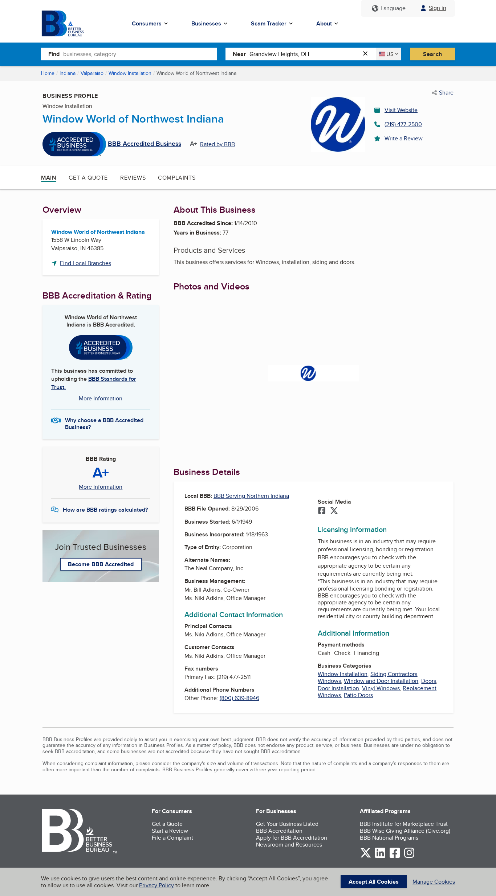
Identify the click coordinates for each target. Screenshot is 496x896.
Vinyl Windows (381, 688)
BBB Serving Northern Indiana (251, 496)
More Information (100, 398)
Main (48, 177)
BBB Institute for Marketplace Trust (404, 824)
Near (239, 54)
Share (446, 93)
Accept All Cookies (374, 881)
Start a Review (170, 831)
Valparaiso (92, 73)
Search (432, 54)
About (324, 23)
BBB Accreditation (279, 831)
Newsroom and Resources (289, 844)
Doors (428, 681)
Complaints (176, 177)
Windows (329, 681)
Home (47, 73)
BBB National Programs (389, 837)
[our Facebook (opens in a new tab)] (395, 856)
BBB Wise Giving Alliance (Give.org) (405, 831)
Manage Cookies (433, 881)
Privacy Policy (156, 885)
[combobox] (140, 53)
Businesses (206, 23)
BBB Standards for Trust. (93, 383)
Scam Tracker (268, 23)
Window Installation (130, 73)
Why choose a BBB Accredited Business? (104, 423)
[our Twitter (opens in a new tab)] (365, 856)
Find (54, 54)
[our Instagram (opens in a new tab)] (409, 856)
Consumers (147, 23)
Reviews (133, 177)
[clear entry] (367, 54)
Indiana (68, 73)
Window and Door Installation (381, 681)
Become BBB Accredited (101, 564)
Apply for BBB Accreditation (291, 837)
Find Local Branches (85, 263)
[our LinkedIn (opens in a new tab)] (380, 856)
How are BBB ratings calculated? (105, 509)
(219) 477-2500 (403, 124)
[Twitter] (334, 511)
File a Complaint (172, 837)
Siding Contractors (393, 674)
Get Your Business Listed (287, 824)
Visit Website (401, 110)
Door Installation (338, 688)
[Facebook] (322, 511)
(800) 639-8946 (239, 698)
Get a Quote (88, 177)
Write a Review (404, 138)
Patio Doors (358, 695)
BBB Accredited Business (144, 144)
